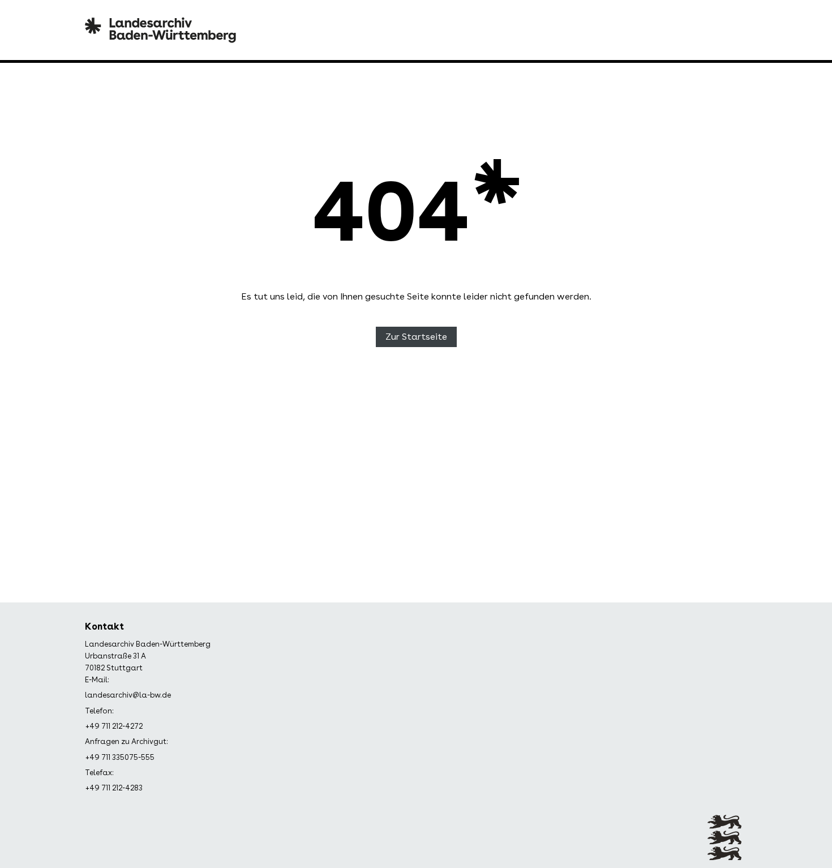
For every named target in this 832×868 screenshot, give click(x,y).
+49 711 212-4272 (114, 726)
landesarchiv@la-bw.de (128, 695)
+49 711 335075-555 (120, 757)
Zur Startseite (416, 336)
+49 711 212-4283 (114, 788)
